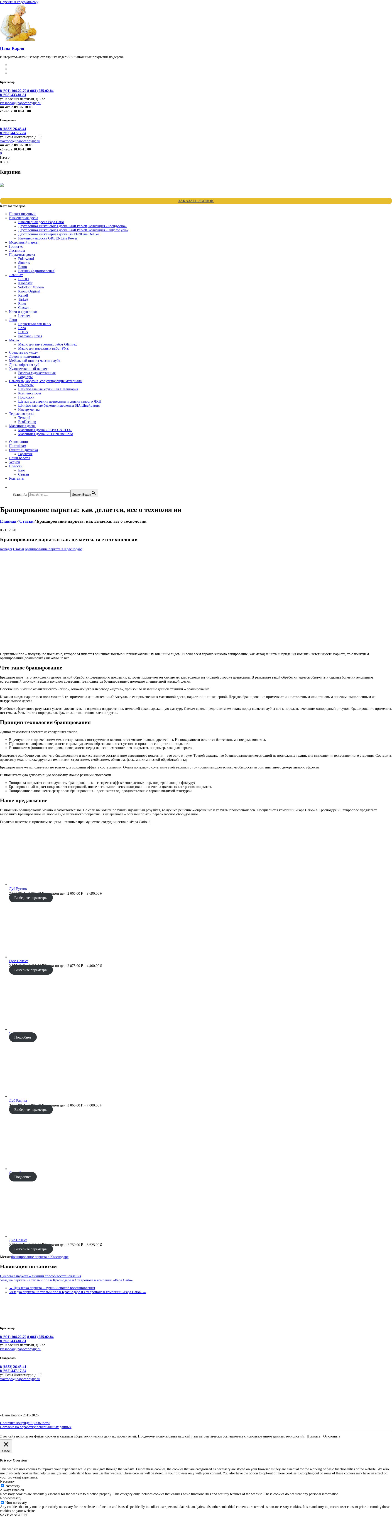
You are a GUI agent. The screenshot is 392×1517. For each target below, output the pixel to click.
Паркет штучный (22, 214)
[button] (15, 487)
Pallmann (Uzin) (30, 336)
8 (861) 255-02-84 (40, 91)
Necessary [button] (7, 1481)
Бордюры (25, 377)
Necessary (12, 1486)
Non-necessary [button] (10, 1498)
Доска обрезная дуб (24, 365)
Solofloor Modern (31, 287)
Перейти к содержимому (19, 2)
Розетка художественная (37, 373)
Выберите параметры (30, 898)
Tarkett (23, 299)
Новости (15, 466)
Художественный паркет (28, 369)
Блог (21, 470)
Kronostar (25, 283)
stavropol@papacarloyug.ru (20, 141)
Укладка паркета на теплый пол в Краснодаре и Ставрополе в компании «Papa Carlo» (66, 1280)
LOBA (23, 332)
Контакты (16, 478)
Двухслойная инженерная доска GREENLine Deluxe (58, 234)
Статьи (23, 474)
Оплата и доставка (23, 450)
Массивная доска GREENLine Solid (45, 434)
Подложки (26, 397)
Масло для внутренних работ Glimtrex (47, 344)
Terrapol (24, 418)
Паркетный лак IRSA (34, 324)
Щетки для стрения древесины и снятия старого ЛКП (59, 401)
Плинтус (16, 246)
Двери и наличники (24, 356)
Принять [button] (313, 1436)
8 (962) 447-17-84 (13, 133)
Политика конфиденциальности (25, 1423)
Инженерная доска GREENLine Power (47, 238)
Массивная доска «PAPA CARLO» (45, 430)
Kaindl (23, 295)
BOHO (23, 279)
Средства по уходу (23, 352)
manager (6, 549)
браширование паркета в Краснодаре (53, 549)
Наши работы (19, 458)
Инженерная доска (23, 218)
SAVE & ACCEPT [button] (14, 1515)
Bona (22, 328)
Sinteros (24, 263)
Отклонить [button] (331, 1436)
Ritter (22, 303)
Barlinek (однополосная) (36, 271)
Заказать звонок (196, 201)
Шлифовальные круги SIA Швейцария (48, 389)
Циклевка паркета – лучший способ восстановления (40, 1276)
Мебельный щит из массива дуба (34, 360)
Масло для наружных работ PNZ (43, 348)
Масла (14, 340)
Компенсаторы (29, 393)
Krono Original (29, 291)
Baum (22, 267)
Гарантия (25, 454)
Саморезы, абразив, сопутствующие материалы (45, 381)
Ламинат (16, 275)
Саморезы (26, 385)
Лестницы (17, 250)
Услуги (14, 462)
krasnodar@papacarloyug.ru (20, 103)
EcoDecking (27, 422)
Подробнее (22, 1037)
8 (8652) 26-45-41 (13, 129)
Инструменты (29, 409)
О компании (18, 442)
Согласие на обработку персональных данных (35, 1427)
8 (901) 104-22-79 (13, 91)
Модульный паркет (24, 242)
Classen (23, 307)
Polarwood (26, 259)
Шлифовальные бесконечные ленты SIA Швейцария (59, 405)
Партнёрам (17, 446)
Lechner (24, 316)
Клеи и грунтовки (23, 312)
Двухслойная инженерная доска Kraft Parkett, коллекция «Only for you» (73, 230)
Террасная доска (21, 413)
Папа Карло (12, 48)
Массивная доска (22, 426)
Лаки (13, 320)
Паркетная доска (22, 254)
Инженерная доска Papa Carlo (41, 222)
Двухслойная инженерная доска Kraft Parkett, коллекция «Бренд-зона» (72, 226)
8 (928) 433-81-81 (13, 95)
